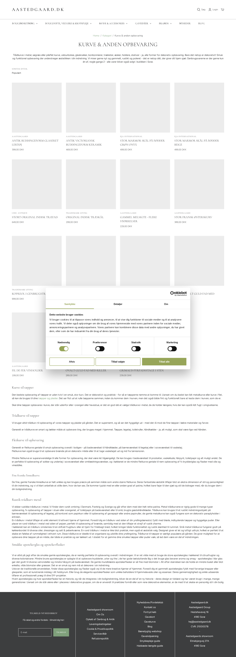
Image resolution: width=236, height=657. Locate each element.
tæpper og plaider (48, 398)
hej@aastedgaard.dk (199, 621)
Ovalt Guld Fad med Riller (86, 370)
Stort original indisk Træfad (35, 217)
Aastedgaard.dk (38, 9)
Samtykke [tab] (69, 304)
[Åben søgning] (198, 9)
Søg (203, 9)
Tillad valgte (118, 361)
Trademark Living (76, 213)
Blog (150, 626)
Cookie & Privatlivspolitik (100, 628)
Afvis (72, 361)
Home (96, 35)
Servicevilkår (100, 633)
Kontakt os (150, 607)
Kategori (107, 35)
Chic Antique (20, 213)
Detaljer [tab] (118, 304)
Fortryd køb (150, 612)
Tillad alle (164, 361)
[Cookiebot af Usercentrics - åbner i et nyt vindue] (173, 293)
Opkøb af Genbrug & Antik (100, 619)
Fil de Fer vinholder (27, 370)
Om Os (100, 614)
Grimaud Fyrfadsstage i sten (142, 370)
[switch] (100, 348)
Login (215, 9)
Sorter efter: (20, 69)
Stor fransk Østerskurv (193, 217)
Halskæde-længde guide (150, 645)
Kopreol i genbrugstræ (30, 293)
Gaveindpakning (149, 636)
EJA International (131, 136)
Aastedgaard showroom (100, 609)
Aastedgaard (20, 136)
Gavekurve (150, 621)
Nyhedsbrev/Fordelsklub (150, 602)
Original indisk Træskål (85, 217)
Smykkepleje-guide (150, 641)
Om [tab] (166, 304)
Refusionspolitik (100, 638)
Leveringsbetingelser (100, 624)
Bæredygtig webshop (150, 631)
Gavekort (150, 616)
